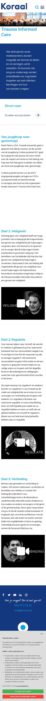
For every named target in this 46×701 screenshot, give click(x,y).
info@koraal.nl (23, 610)
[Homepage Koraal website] (14, 6)
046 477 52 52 (23, 605)
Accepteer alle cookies (23, 691)
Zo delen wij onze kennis (17, 115)
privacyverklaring (22, 686)
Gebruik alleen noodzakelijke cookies (23, 696)
